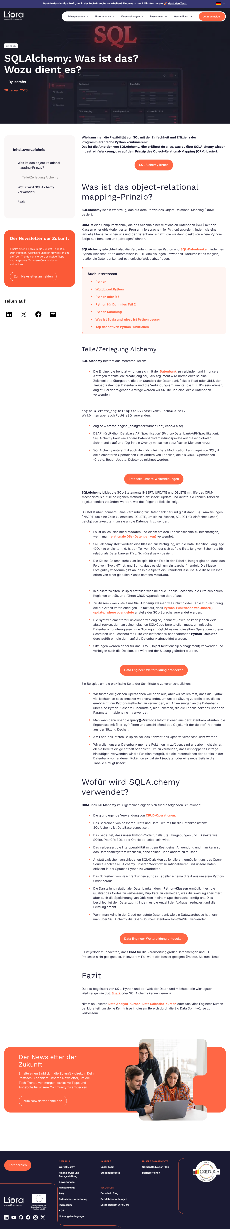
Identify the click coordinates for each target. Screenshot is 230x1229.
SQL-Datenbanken (195, 249)
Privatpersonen (76, 16)
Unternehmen (103, 16)
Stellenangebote (110, 1172)
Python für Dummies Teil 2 (115, 304)
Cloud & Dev (11, 46)
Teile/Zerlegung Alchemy (40, 177)
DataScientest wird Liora (115, 1204)
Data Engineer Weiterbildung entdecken (153, 670)
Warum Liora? (181, 16)
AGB (61, 1210)
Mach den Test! (177, 3)
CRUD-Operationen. (161, 815)
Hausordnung (67, 1187)
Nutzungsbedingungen (72, 1216)
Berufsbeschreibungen (114, 1199)
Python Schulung (108, 312)
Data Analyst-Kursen (124, 1004)
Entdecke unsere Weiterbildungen (154, 479)
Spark (116, 993)
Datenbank (168, 371)
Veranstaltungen (130, 16)
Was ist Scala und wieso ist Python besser (127, 319)
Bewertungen (67, 1181)
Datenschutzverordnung (73, 1199)
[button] (221, 3)
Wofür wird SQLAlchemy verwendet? (36, 189)
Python (100, 281)
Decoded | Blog (109, 1193)
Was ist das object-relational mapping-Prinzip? (39, 165)
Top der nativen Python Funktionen (122, 327)
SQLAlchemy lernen (154, 165)
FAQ (61, 1193)
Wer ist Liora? (67, 1166)
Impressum (65, 1204)
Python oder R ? (107, 297)
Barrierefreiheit (151, 1172)
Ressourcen (156, 16)
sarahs (20, 82)
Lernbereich (18, 1165)
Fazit (21, 202)
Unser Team (107, 1166)
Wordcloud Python (109, 289)
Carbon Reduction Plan (155, 1166)
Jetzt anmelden (212, 16)
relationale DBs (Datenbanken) (132, 536)
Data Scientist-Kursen (159, 1004)
